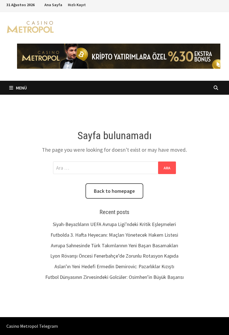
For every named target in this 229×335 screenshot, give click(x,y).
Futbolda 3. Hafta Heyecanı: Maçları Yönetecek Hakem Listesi (114, 235)
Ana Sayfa (53, 4)
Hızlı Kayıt (77, 4)
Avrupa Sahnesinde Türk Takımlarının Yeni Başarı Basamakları (114, 245)
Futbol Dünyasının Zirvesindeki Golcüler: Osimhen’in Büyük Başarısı (114, 277)
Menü (21, 88)
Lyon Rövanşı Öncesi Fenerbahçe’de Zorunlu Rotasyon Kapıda (114, 256)
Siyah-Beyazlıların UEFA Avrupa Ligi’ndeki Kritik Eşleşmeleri (114, 224)
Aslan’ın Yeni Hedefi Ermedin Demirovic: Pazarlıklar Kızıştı (114, 266)
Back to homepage (114, 191)
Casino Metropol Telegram (32, 326)
